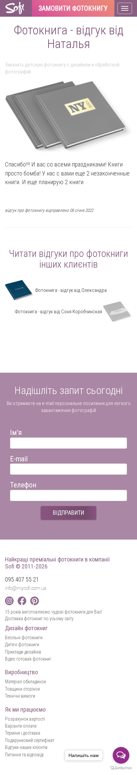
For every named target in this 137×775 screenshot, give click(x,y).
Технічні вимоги (20, 696)
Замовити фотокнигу (73, 8)
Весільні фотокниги (24, 637)
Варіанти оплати (21, 726)
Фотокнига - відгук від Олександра (70, 290)
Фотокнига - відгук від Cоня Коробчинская (59, 312)
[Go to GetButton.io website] (121, 768)
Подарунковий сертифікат (29, 740)
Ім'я (16, 431)
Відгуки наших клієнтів (26, 747)
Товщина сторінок (22, 689)
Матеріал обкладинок (25, 681)
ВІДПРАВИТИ (68, 512)
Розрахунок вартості (25, 719)
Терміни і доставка (22, 733)
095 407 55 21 (22, 579)
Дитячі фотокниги (22, 644)
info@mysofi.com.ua (25, 588)
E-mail (19, 458)
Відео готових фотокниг (28, 659)
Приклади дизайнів (23, 652)
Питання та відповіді (24, 754)
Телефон (23, 484)
